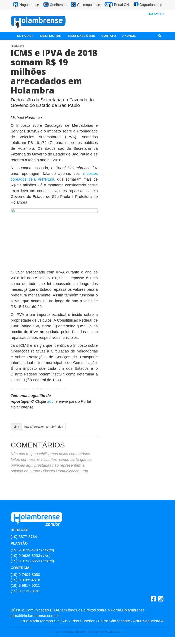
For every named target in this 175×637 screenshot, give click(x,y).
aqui (51, 401)
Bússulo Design (75, 631)
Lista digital (50, 35)
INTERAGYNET (113, 631)
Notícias (24, 35)
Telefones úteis (81, 35)
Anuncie (129, 35)
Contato (108, 35)
